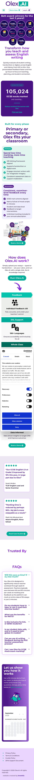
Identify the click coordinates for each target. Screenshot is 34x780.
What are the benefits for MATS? (15, 615)
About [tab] (28, 356)
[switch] (29, 394)
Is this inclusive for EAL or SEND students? (15, 623)
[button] (3, 10)
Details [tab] (17, 356)
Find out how (17, 112)
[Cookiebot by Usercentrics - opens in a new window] (24, 351)
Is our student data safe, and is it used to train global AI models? (16, 631)
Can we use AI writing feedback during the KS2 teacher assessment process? (16, 641)
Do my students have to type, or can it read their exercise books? (16, 607)
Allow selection (17, 421)
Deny (17, 427)
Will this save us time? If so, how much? (16, 576)
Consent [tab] (6, 356)
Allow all (17, 415)
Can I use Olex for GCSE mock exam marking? (15, 650)
